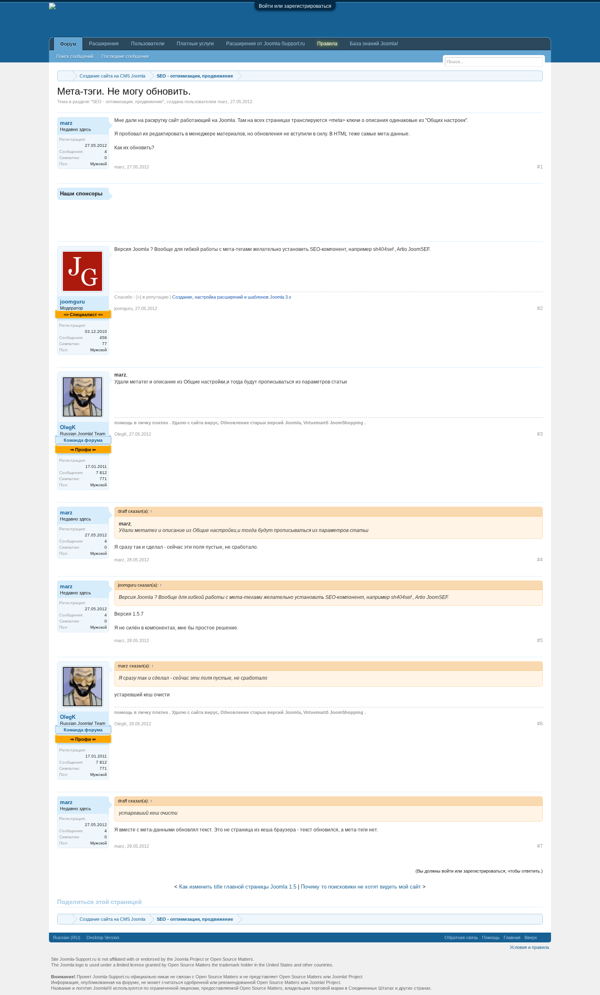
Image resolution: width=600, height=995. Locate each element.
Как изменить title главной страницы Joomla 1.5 (237, 887)
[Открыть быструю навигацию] (537, 75)
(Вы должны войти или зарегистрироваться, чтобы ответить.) (479, 871)
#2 (540, 308)
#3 (540, 434)
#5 (540, 640)
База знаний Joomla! (374, 44)
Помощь (491, 937)
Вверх (530, 937)
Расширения (104, 44)
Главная (512, 937)
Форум (68, 44)
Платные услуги (195, 44)
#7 (540, 846)
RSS (544, 937)
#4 (540, 560)
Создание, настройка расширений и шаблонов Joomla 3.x (231, 297)
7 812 (101, 472)
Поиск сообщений (74, 56)
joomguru (72, 302)
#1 (540, 167)
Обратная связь (461, 937)
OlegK (68, 427)
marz (223, 101)
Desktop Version (103, 937)
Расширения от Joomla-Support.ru (265, 44)
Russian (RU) (66, 937)
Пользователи (147, 44)
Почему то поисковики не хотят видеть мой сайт (361, 887)
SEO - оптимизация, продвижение (127, 101)
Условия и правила (529, 947)
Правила (327, 44)
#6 (540, 724)
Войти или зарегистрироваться (295, 6)
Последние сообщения (125, 56)
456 (103, 337)
